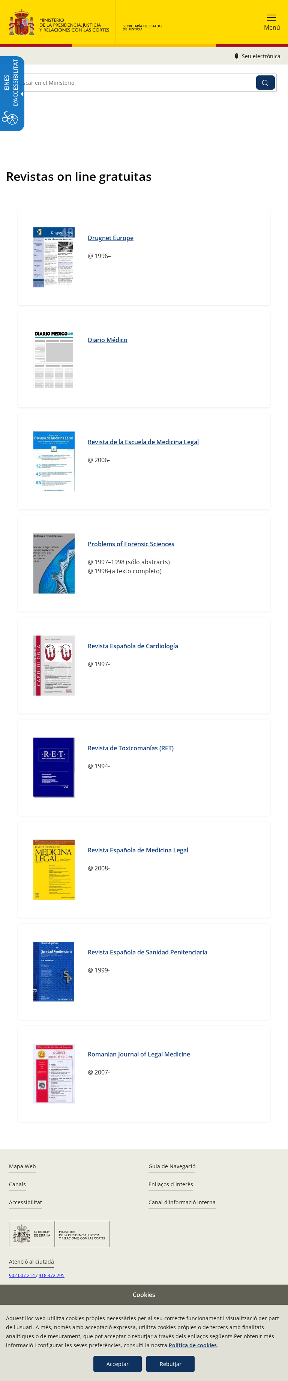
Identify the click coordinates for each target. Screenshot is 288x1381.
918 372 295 (51, 1275)
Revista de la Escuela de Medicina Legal (143, 442)
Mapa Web (22, 1166)
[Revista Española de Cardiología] (54, 666)
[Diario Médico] (54, 359)
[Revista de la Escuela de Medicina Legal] (54, 461)
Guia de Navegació (171, 1166)
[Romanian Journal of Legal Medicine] (54, 1074)
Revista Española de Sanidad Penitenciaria (147, 952)
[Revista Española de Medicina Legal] (54, 870)
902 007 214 (22, 1275)
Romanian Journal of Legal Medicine (139, 1054)
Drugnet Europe (111, 238)
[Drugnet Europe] (54, 257)
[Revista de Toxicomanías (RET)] (54, 768)
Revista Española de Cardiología (133, 646)
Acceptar (117, 1363)
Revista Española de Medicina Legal (138, 850)
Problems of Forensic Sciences (131, 544)
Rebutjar (171, 1363)
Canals (17, 1184)
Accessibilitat (25, 1202)
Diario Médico (108, 340)
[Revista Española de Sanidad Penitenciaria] (54, 972)
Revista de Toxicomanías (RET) (131, 748)
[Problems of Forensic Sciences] (54, 563)
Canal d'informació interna (182, 1202)
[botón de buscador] (265, 82)
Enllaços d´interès (170, 1184)
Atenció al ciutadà (31, 1261)
